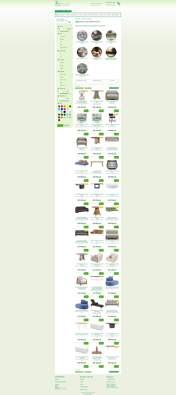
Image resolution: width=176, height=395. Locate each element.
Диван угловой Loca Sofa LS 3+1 (97, 241)
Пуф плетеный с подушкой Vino (112, 171)
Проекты (57, 384)
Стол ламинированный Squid (112, 356)
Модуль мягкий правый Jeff (112, 287)
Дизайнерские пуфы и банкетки (96, 59)
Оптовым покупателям (60, 381)
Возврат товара (83, 389)
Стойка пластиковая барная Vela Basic (96, 334)
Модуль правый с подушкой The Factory (112, 264)
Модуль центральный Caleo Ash (112, 241)
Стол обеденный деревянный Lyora (97, 171)
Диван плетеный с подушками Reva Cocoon (112, 218)
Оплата (81, 381)
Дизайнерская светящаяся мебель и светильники (111, 59)
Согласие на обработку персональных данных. (88, 392)
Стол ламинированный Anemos (97, 148)
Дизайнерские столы (82, 58)
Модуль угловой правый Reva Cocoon (97, 125)
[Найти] (69, 22)
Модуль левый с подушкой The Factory (97, 264)
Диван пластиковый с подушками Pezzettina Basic (81, 218)
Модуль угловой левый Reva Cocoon (82, 125)
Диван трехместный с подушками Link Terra (112, 148)
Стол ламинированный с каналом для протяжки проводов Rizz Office (97, 288)
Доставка (82, 379)
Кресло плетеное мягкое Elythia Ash (82, 148)
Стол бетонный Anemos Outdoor (81, 264)
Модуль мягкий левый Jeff (82, 310)
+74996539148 (110, 379)
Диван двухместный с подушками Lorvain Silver (112, 311)
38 (90, 88)
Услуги (81, 384)
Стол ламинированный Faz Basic (81, 194)
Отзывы (57, 379)
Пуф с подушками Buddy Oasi (82, 171)
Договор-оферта (84, 386)
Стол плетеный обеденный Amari (97, 102)
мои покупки (110, 2)
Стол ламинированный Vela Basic (97, 194)
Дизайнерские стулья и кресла (111, 42)
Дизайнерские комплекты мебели (82, 42)
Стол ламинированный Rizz (81, 333)
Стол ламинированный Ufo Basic (112, 334)
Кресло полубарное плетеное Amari (112, 125)
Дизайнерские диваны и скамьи (96, 42)
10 (87, 88)
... (77, 88)
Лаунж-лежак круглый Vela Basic (112, 194)
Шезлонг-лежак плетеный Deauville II (97, 311)
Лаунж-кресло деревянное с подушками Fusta (81, 287)
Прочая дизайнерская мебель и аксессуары (82, 75)
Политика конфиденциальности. (88, 394)
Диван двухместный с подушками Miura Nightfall (82, 241)
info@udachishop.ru (110, 381)
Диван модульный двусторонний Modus (97, 357)
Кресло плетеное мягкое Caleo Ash (112, 102)
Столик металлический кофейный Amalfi (81, 102)
